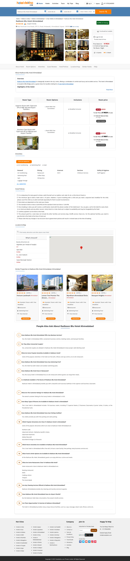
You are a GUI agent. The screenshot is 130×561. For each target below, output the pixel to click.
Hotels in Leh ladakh (55, 527)
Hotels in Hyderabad (21, 543)
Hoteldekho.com (60, 559)
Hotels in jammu (54, 532)
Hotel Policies (63, 67)
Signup (98, 3)
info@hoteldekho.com (106, 535)
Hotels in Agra (20, 548)
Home (40, 3)
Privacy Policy (70, 537)
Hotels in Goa (19, 529)
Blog (77, 3)
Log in (90, 3)
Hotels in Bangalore (21, 540)
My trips (70, 3)
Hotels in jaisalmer (38, 529)
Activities (55, 3)
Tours (63, 3)
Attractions (69, 542)
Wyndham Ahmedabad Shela (77, 295)
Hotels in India (25, 19)
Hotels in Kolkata (20, 532)
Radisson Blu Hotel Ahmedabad (26, 81)
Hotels (47, 3)
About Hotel (20, 67)
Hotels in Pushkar (37, 553)
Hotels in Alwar (20, 551)
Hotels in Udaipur (37, 547)
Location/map (75, 67)
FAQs (95, 67)
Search (102, 12)
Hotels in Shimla (37, 542)
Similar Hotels (87, 67)
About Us (69, 527)
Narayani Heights (98, 295)
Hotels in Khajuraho (55, 540)
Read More (109, 89)
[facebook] (80, 542)
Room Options (31, 67)
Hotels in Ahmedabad (38, 19)
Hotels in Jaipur (37, 527)
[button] (19, 45)
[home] (25, 3)
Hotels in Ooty (37, 535)
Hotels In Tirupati (20, 545)
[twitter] (83, 542)
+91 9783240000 (108, 3)
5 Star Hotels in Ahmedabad (54, 19)
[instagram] (92, 542)
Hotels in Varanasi (37, 550)
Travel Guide (70, 539)
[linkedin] (89, 542)
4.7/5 (102, 23)
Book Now (25, 318)
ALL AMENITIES (21, 184)
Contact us (69, 529)
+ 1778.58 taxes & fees (100, 140)
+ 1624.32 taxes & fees (100, 116)
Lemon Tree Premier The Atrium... (50, 296)
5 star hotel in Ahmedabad (65, 84)
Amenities (41, 67)
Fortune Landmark (24, 295)
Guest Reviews (52, 67)
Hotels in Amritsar (54, 535)
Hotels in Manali (37, 545)
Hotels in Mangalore (55, 537)
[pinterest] (95, 542)
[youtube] (86, 542)
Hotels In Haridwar (55, 529)
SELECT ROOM (101, 121)
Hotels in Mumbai (21, 537)
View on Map (75, 26)
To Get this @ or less (103, 113)
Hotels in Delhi (20, 535)
